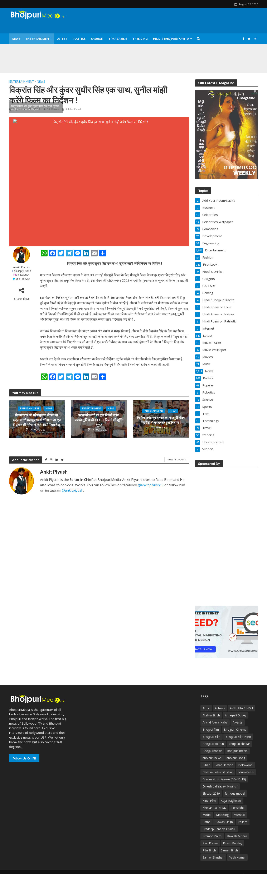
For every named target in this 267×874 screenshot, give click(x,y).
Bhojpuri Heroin (213, 744)
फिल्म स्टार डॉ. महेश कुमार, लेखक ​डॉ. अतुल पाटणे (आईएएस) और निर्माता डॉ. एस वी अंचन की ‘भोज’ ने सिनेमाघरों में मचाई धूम (37, 420)
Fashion (97, 39)
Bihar (206, 765)
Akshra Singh (211, 715)
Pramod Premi (212, 836)
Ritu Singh (209, 850)
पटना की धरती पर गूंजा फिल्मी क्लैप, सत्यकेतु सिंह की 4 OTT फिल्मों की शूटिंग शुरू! (99, 420)
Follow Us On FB (24, 758)
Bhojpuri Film (211, 737)
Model (207, 815)
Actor (206, 708)
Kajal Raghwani (231, 801)
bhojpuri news (212, 758)
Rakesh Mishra (237, 836)
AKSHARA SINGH (241, 708)
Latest (62, 39)
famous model (235, 793)
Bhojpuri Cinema (235, 729)
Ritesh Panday (232, 843)
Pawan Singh (224, 822)
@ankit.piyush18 (151, 485)
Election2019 (211, 793)
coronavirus (246, 772)
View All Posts (177, 459)
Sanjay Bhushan (213, 857)
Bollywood (245, 765)
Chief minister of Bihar (218, 772)
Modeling (222, 815)
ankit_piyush (23, 278)
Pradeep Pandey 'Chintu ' (219, 829)
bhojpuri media (237, 751)
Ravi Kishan (210, 843)
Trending (140, 39)
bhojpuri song (236, 758)
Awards (238, 722)
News (16, 39)
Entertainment (38, 39)
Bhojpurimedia (212, 751)
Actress (220, 708)
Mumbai (239, 815)
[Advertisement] (226, 533)
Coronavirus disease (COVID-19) (224, 779)
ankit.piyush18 (22, 271)
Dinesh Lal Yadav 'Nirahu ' (220, 786)
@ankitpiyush (72, 490)
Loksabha (237, 808)
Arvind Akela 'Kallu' (215, 722)
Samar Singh (229, 850)
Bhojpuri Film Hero (238, 737)
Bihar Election (224, 765)
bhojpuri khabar (239, 744)
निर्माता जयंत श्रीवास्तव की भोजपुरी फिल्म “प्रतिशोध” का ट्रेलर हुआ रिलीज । (161, 419)
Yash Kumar (237, 857)
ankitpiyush (22, 274)
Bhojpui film (211, 729)
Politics (79, 39)
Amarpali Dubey (235, 715)
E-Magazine (118, 39)
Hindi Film (209, 801)
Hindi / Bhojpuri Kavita (171, 39)
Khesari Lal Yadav (214, 808)
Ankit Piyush (21, 267)
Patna (206, 822)
